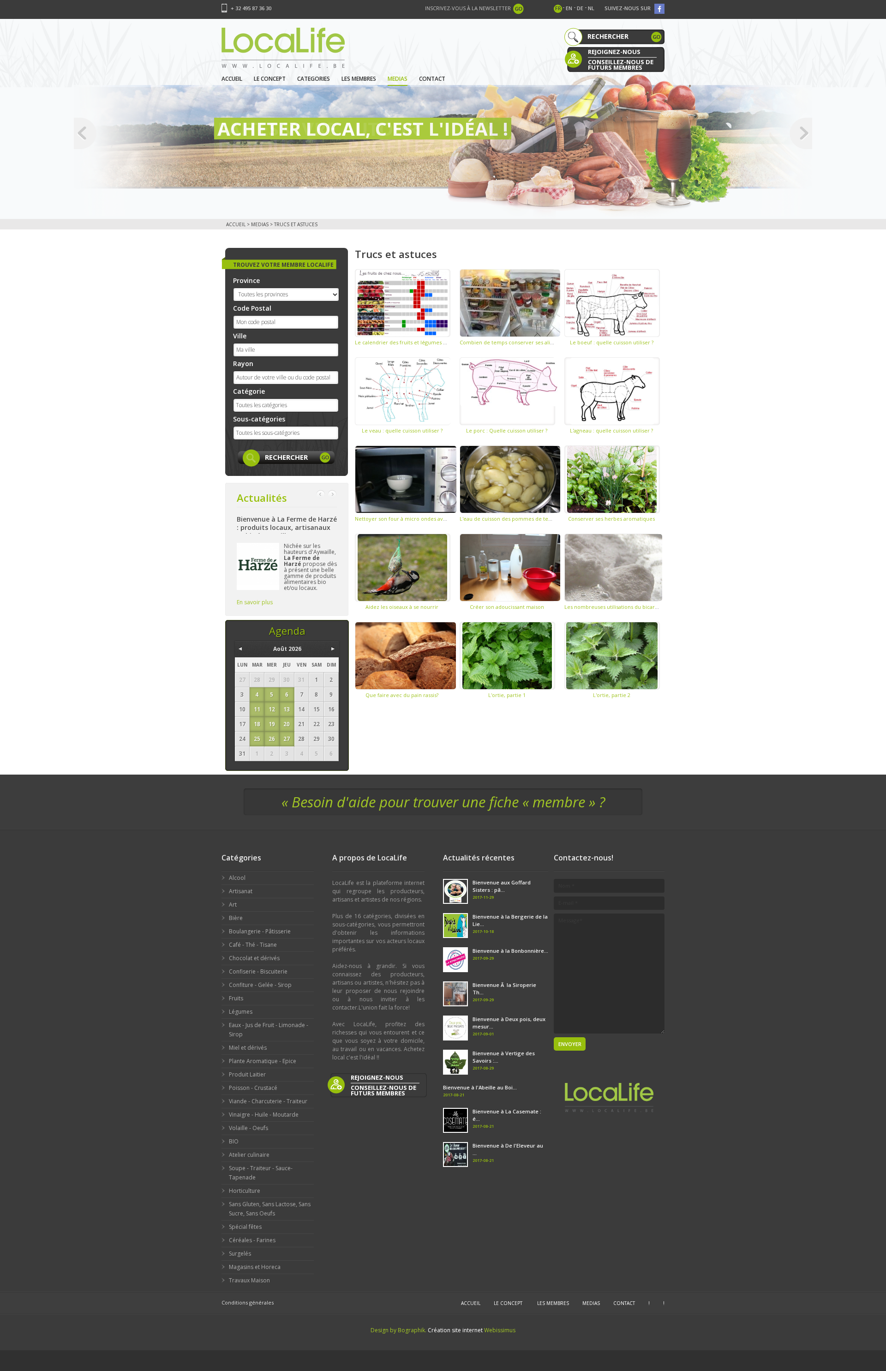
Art (233, 904)
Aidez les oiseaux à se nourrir (401, 606)
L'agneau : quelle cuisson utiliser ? (611, 430)
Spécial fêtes (245, 1227)
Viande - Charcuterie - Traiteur (268, 1101)
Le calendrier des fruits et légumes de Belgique (414, 342)
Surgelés (240, 1253)
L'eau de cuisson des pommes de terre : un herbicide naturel (535, 518)
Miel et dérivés (248, 1048)
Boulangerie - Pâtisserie (260, 931)
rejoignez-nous (614, 52)
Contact (432, 79)
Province (246, 280)
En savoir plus (255, 602)
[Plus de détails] (402, 303)
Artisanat (240, 891)
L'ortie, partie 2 (611, 695)
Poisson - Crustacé (253, 1088)
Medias (397, 79)
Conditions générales (248, 1302)
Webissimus (499, 1330)
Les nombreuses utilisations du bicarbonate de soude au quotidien (647, 606)
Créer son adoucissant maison (507, 606)
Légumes (240, 1012)
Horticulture (244, 1191)
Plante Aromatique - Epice (262, 1061)
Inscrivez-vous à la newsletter (468, 8)
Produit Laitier (247, 1074)
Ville (239, 335)
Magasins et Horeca (255, 1267)
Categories (313, 79)
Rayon (243, 363)
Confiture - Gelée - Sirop (260, 985)
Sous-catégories (259, 419)
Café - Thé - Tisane (253, 945)
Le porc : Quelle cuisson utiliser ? (506, 430)
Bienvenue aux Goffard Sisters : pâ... (502, 886)
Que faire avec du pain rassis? (401, 695)
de (580, 8)
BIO (234, 1141)
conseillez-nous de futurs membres (620, 64)
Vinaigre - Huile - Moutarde (264, 1114)
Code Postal (252, 308)
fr (558, 8)
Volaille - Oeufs (248, 1128)
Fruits (236, 998)
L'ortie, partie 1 (507, 695)
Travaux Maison (249, 1280)
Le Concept (270, 79)
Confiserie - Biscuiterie (258, 971)
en (569, 8)
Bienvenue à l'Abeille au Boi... (480, 1087)
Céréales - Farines (252, 1240)
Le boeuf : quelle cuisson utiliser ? (611, 342)
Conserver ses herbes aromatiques (611, 518)
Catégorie (249, 391)
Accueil (232, 79)
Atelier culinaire (249, 1155)
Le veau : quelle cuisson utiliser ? (402, 430)
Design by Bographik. (398, 1330)
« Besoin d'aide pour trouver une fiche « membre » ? (443, 802)
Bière (236, 918)
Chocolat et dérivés (254, 958)
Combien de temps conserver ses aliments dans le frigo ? (530, 342)
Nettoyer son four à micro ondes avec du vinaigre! (417, 518)
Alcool (237, 878)
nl (591, 8)
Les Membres (358, 79)
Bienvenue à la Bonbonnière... (510, 950)
